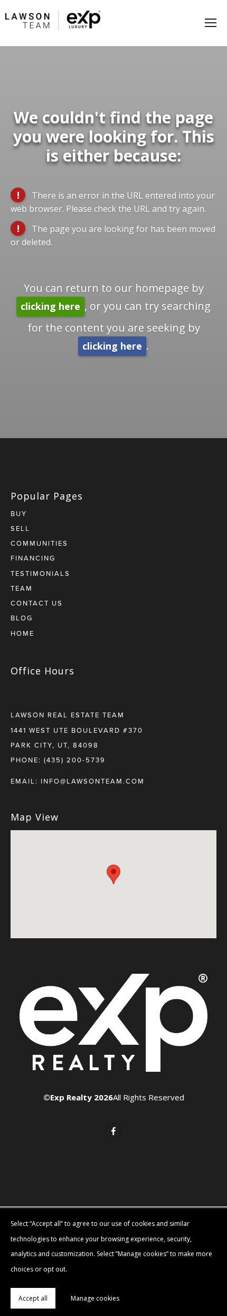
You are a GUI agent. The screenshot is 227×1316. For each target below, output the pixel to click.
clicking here (50, 306)
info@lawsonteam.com (93, 781)
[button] (113, 874)
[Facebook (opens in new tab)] (113, 1131)
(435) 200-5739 (75, 759)
